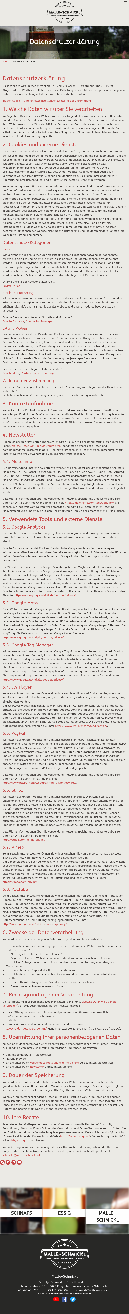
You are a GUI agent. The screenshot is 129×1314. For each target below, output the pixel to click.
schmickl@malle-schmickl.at (21, 1155)
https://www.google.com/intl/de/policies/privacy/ (34, 924)
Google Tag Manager (39, 321)
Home (5, 62)
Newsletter (37, 1066)
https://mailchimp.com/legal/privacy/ (89, 502)
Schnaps (21, 1213)
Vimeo (38, 373)
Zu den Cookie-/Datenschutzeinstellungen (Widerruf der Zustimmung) (47, 100)
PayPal (7, 285)
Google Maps (11, 373)
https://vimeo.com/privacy (20, 881)
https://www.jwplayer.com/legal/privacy (81, 725)
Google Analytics (13, 321)
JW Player (49, 373)
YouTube (26, 373)
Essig (64, 1213)
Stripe (16, 285)
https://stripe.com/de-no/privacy (24, 839)
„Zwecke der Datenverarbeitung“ (26, 1028)
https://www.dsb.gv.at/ (75, 1136)
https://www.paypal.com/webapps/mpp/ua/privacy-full (39, 782)
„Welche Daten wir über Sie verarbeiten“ (36, 445)
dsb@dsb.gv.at (20, 1140)
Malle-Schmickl (107, 1216)
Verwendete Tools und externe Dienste (54, 1062)
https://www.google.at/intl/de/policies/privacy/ (45, 595)
